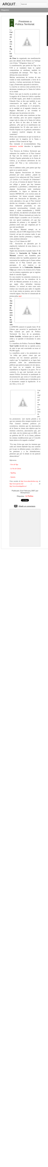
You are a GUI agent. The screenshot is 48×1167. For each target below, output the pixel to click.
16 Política (29, 496)
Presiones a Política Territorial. (25, 23)
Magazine (5, 10)
